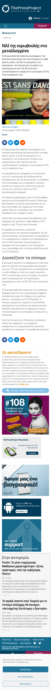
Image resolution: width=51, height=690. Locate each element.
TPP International (9, 643)
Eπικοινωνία (38, 639)
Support (42, 25)
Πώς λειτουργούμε (22, 639)
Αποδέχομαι (25, 669)
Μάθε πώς (24, 384)
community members (30, 11)
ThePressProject (25, 7)
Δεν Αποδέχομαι (25, 676)
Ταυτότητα (6, 639)
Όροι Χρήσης (25, 643)
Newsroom (9, 33)
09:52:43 (26, 130)
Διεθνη (6, 38)
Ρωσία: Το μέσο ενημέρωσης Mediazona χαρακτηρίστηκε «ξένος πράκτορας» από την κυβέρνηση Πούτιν (22, 568)
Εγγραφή (45, 18)
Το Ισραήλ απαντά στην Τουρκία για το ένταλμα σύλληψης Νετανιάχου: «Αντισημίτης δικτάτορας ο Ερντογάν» (24, 604)
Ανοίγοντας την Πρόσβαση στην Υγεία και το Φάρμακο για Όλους (21, 648)
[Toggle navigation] (5, 25)
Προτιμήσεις (25, 683)
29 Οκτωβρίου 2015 (11, 130)
